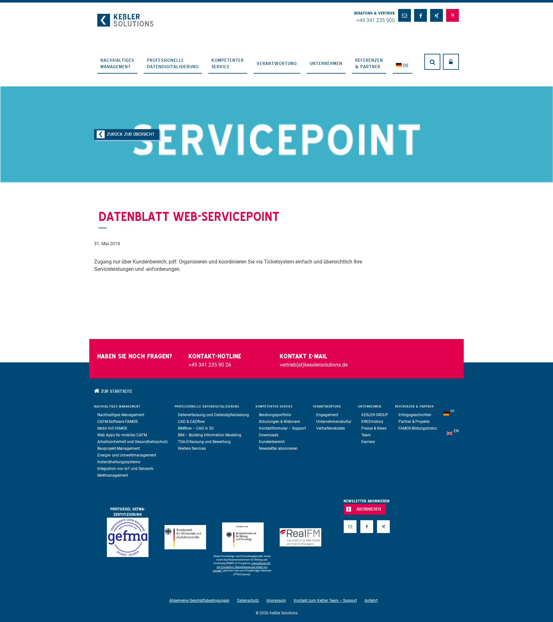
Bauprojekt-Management (118, 448)
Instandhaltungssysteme (118, 462)
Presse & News (374, 428)
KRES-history (372, 421)
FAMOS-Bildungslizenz (417, 428)
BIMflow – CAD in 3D (196, 428)
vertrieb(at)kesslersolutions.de (314, 365)
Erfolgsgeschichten (414, 415)
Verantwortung (277, 63)
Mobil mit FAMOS (112, 428)
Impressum (276, 600)
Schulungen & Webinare (279, 421)
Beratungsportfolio (275, 415)
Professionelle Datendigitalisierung (173, 63)
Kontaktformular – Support (282, 428)
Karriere (368, 442)
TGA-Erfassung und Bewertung (204, 442)
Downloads (268, 435)
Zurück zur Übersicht (131, 134)
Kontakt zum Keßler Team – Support (325, 600)
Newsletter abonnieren (278, 448)
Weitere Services (192, 448)
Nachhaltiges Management (117, 63)
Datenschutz (248, 600)
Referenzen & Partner (369, 63)
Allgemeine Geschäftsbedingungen (199, 600)
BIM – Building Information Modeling (209, 435)
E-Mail (350, 536)
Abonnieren (369, 509)
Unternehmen (326, 63)
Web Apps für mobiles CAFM (122, 435)
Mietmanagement (112, 475)
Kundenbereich (272, 442)
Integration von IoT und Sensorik (125, 468)
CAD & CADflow (191, 421)
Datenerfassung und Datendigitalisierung (213, 415)
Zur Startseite (116, 391)
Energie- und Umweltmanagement (126, 455)
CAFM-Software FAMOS (117, 421)
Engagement (327, 415)
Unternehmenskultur (333, 421)
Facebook (366, 536)
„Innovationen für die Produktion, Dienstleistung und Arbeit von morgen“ (242, 567)
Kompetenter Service (228, 63)
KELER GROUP (374, 415)
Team (366, 435)
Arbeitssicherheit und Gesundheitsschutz (132, 442)
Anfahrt (371, 600)
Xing (383, 536)
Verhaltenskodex (330, 428)
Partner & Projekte (413, 421)
